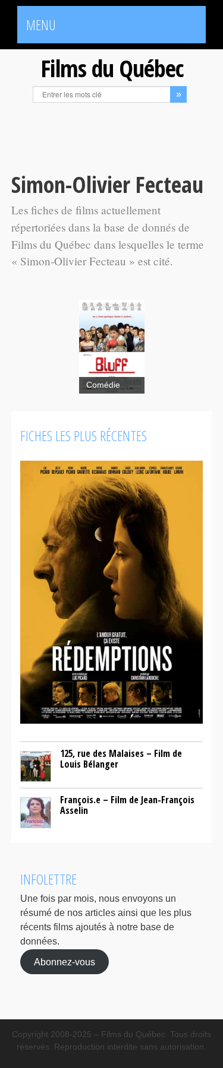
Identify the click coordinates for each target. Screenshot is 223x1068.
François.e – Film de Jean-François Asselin (127, 805)
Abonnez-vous (64, 961)
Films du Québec (111, 68)
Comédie (103, 385)
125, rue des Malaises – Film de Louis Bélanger (121, 759)
